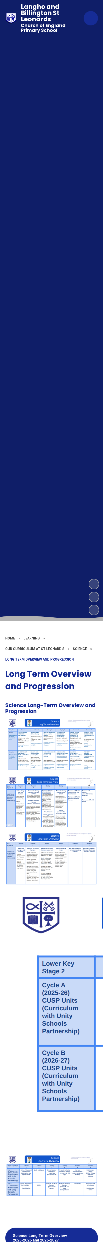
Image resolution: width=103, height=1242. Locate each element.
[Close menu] (91, 18)
